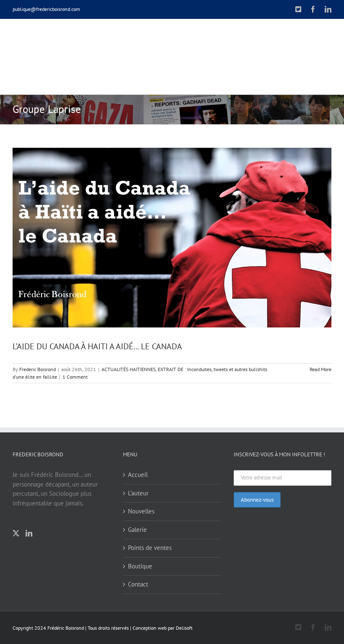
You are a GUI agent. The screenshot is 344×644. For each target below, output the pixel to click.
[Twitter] (16, 533)
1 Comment (75, 377)
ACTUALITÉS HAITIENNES (129, 369)
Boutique (140, 566)
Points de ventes (150, 548)
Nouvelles (141, 511)
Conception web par (154, 628)
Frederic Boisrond (37, 369)
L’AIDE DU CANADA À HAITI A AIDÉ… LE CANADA (97, 346)
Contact (138, 584)
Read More (320, 369)
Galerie (137, 530)
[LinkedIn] (29, 533)
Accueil (138, 475)
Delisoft (184, 628)
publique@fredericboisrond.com (46, 9)
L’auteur (138, 493)
